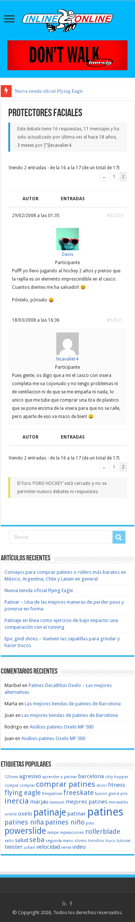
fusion (101, 793)
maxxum (57, 802)
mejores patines (87, 801)
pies (90, 823)
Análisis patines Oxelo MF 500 (61, 727)
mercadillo (118, 802)
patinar (76, 813)
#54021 (115, 320)
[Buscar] (118, 537)
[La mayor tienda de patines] (68, 55)
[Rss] (64, 903)
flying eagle (22, 792)
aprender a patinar (59, 776)
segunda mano (59, 840)
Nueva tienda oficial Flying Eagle (49, 91)
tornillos (96, 840)
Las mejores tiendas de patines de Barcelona (73, 703)
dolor (101, 785)
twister (13, 847)
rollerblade (102, 831)
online (10, 814)
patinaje (49, 812)
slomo (81, 840)
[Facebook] (71, 903)
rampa (52, 832)
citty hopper (116, 776)
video (79, 847)
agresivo (30, 776)
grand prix (118, 793)
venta (66, 847)
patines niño (65, 822)
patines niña (24, 822)
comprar (27, 785)
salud (21, 840)
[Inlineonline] (67, 19)
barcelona (91, 776)
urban (29, 847)
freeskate (78, 792)
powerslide (25, 831)
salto (9, 840)
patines (105, 811)
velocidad (48, 847)
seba (36, 840)
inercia (16, 800)
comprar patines (65, 784)
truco (110, 840)
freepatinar (52, 793)
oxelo (25, 813)
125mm (11, 776)
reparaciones (72, 832)
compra (11, 785)
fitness (116, 785)
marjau (39, 801)
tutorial (123, 840)
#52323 (115, 215)
